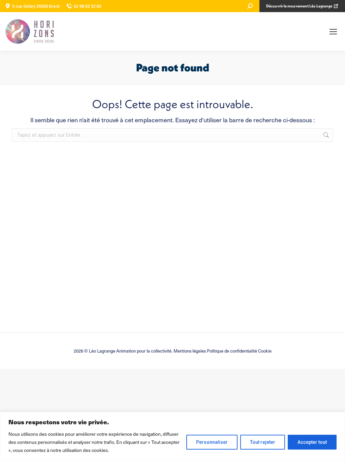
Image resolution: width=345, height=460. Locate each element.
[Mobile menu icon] (333, 31)
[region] (172, 436)
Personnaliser (212, 442)
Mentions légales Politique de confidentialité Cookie (223, 351)
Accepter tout (312, 442)
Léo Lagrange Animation (112, 351)
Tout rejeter (262, 442)
